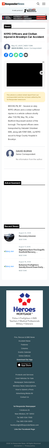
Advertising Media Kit (24, 393)
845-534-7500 (26, 417)
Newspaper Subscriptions (24, 382)
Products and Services (24, 375)
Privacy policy (30, 446)
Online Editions (24, 356)
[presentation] (42, 73)
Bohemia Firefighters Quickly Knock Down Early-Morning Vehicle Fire (31, 266)
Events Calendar (24, 352)
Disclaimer (18, 446)
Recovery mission (27, 236)
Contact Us (24, 397)
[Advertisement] (24, 204)
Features (24, 345)
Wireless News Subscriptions (24, 386)
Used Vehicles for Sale (24, 378)
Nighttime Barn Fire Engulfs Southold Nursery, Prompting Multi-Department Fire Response (32, 251)
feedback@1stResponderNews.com (24, 425)
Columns (24, 348)
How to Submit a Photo (25, 390)
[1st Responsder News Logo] (13, 3)
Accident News (24, 341)
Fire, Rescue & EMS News (24, 337)
